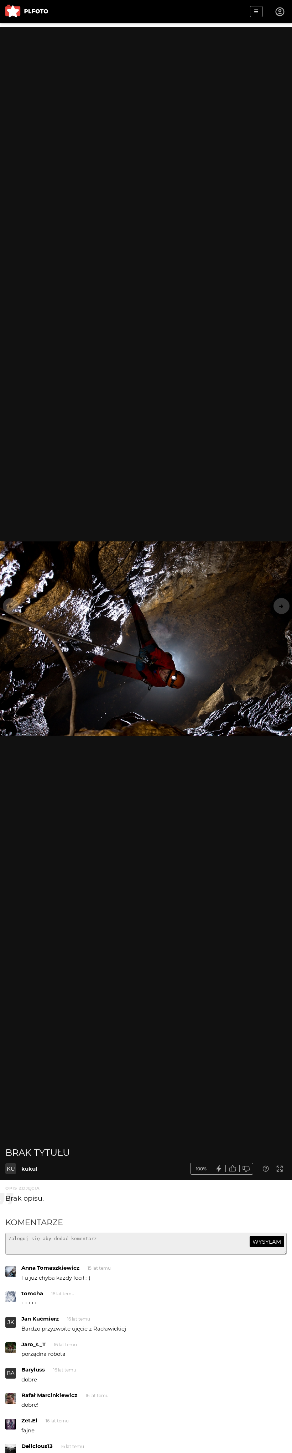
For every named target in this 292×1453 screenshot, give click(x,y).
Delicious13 (37, 1446)
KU (11, 1168)
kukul (29, 1168)
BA (11, 1373)
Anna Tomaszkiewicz (50, 1267)
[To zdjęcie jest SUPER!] (219, 1168)
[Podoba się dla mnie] (232, 1168)
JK (10, 1322)
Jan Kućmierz (40, 1318)
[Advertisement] (146, 76)
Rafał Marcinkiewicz (49, 1395)
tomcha (32, 1293)
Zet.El (29, 1420)
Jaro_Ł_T (33, 1344)
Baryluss (33, 1369)
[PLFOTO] (26, 11)
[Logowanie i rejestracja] (280, 12)
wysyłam (266, 1241)
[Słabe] (246, 1168)
